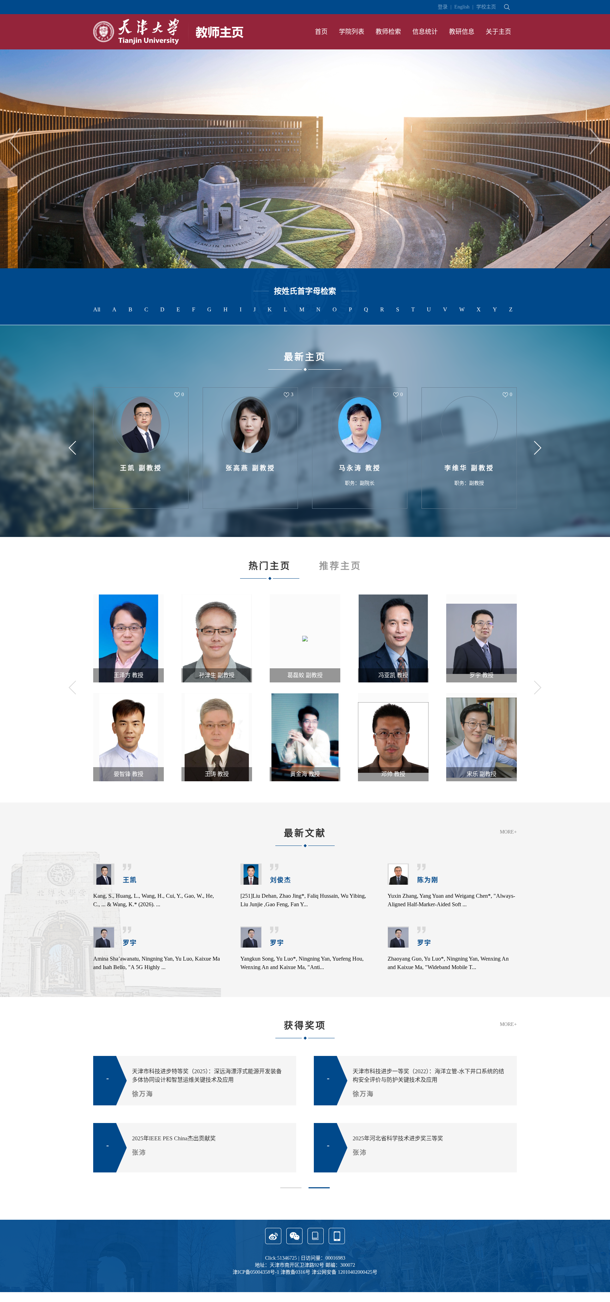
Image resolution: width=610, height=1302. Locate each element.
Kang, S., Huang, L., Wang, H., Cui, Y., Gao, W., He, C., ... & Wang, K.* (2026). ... (153, 900)
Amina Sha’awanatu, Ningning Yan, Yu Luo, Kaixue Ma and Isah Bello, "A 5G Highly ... (156, 963)
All (96, 309)
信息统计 (425, 31)
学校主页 (486, 7)
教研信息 (461, 31)
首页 (321, 31)
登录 (443, 7)
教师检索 (388, 31)
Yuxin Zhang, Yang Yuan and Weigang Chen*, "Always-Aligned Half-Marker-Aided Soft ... (451, 900)
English (462, 7)
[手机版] (337, 1242)
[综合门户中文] (168, 31)
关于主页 (498, 31)
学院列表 (351, 31)
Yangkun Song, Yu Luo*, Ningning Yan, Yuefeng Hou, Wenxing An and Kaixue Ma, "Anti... (302, 963)
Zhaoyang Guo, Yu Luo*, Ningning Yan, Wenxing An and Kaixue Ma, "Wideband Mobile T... (448, 963)
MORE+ (508, 832)
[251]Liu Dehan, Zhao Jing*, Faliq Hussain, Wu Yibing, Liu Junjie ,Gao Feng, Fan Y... (303, 900)
